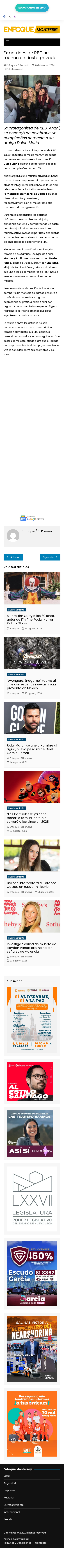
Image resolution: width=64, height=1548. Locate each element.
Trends (8, 1519)
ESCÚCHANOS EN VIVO (32, 7)
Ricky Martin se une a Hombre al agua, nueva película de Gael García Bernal (32, 749)
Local (7, 1476)
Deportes (9, 1490)
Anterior (15, 557)
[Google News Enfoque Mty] (32, 518)
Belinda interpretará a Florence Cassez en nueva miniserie (31, 885)
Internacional (12, 1512)
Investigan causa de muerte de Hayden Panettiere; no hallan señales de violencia (31, 948)
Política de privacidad (16, 1539)
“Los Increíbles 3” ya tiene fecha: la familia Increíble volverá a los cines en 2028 (28, 818)
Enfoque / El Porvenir (18, 65)
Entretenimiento (15, 69)
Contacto (41, 1543)
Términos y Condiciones (17, 1543)
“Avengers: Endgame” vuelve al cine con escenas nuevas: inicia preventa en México (31, 684)
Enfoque (14, 628)
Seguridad (10, 1483)
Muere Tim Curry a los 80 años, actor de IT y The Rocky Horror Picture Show (31, 619)
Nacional (9, 1497)
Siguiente (48, 557)
